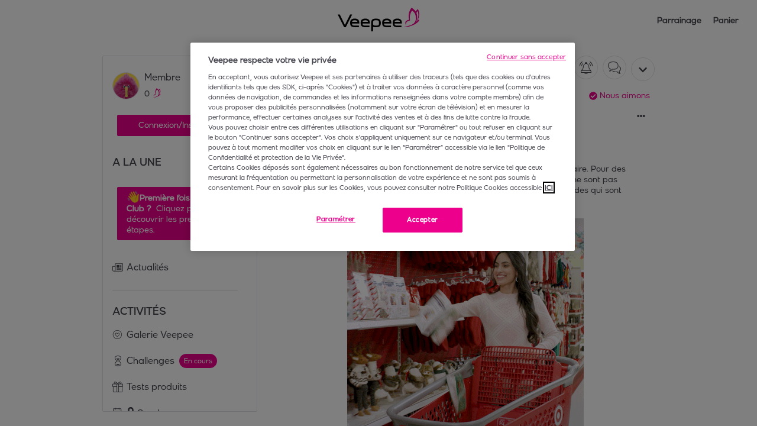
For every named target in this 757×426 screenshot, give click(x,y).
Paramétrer (335, 219)
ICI (549, 187)
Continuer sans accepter (526, 57)
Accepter (422, 219)
